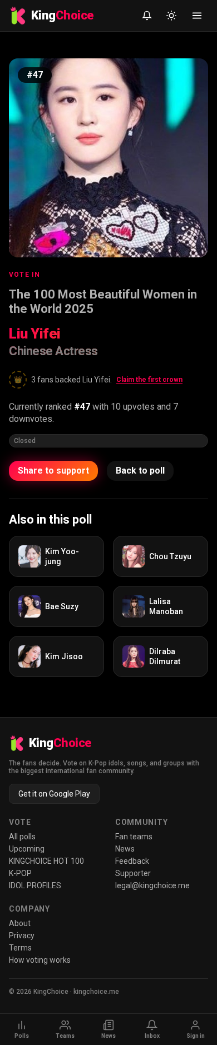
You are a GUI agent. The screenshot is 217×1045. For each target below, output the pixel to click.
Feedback (132, 861)
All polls (22, 836)
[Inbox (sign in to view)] (147, 16)
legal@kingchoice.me (152, 885)
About (20, 923)
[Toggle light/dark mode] (171, 16)
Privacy (21, 935)
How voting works (40, 960)
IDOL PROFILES (35, 885)
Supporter (133, 873)
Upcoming (27, 848)
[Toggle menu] (197, 15)
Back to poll (140, 470)
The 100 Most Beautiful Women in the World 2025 (103, 301)
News (125, 848)
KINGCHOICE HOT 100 (46, 861)
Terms (20, 947)
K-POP (20, 873)
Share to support (53, 470)
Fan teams (133, 836)
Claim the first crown (149, 380)
